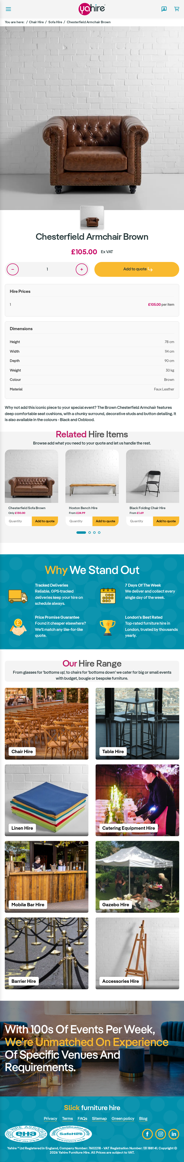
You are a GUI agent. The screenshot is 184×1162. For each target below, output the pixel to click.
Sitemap (99, 1118)
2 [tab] (89, 532)
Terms (67, 1118)
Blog (143, 1118)
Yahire (92, 9)
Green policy (123, 1118)
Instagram (160, 1134)
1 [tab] (81, 532)
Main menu (8, 9)
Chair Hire (36, 22)
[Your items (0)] (174, 9)
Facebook (147, 1134)
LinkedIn (173, 1134)
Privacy (50, 1118)
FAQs (82, 1118)
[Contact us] (164, 9)
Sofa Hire (55, 22)
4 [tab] (99, 532)
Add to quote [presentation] (135, 269)
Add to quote (45, 521)
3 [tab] (94, 532)
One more (82, 269)
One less (13, 269)
